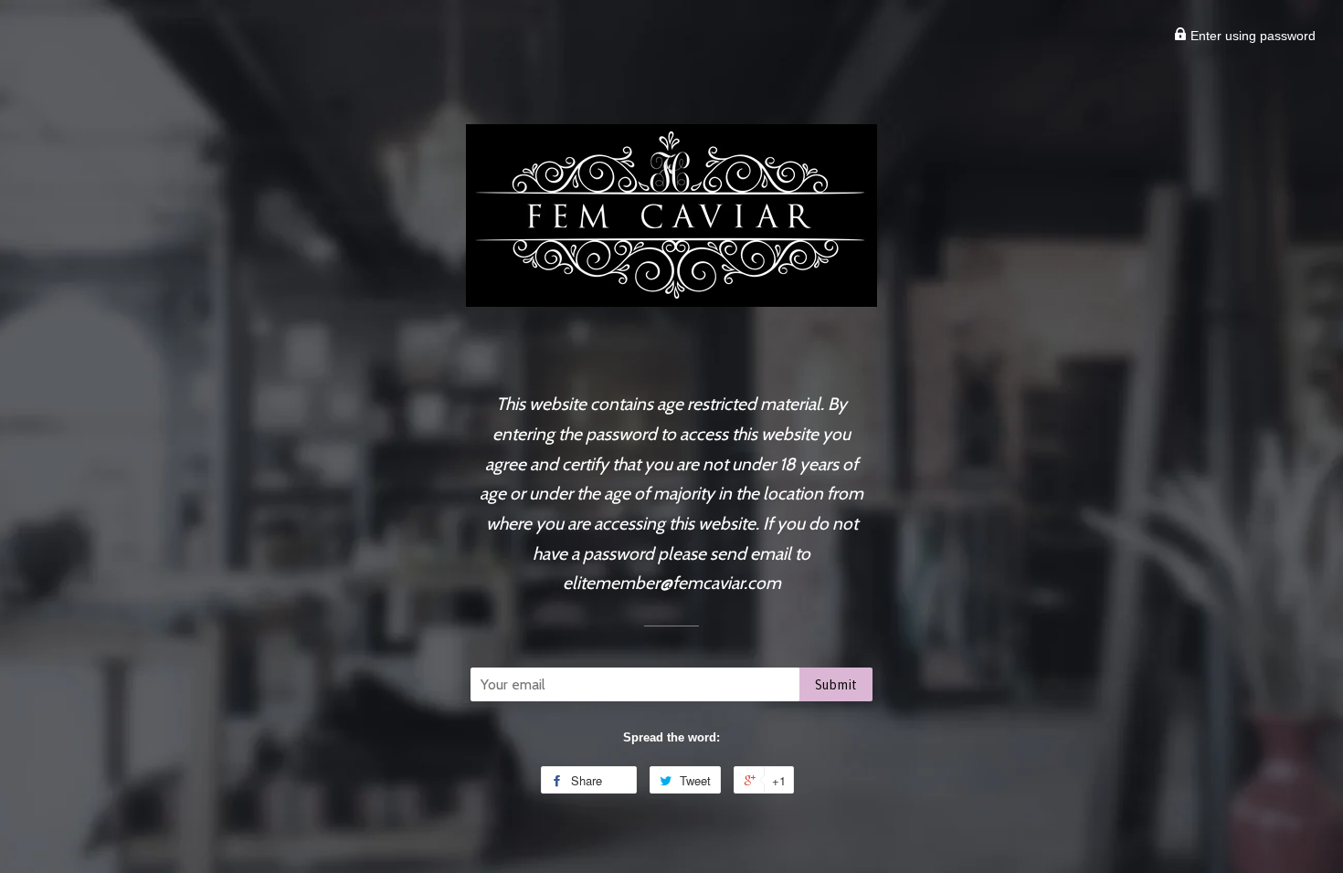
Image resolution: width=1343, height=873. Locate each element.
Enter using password (1251, 35)
